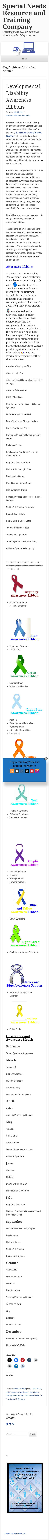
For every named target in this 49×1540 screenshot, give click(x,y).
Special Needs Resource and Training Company (24, 16)
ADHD (39, 1389)
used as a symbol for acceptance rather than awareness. (23, 356)
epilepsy (21, 1396)
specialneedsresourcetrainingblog (18, 116)
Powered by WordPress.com (15, 1533)
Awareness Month (19, 1389)
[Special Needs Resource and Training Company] (24, 49)
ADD (34, 1389)
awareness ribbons (32, 1392)
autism (8, 1392)
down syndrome (12, 1396)
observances (29, 1396)
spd (13, 1399)
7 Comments (20, 1399)
